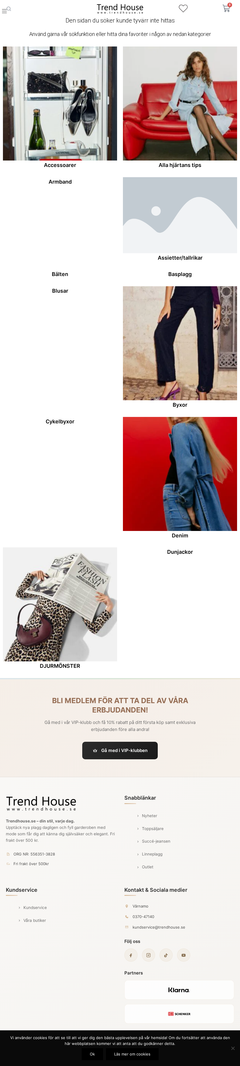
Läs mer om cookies (132, 1054)
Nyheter (149, 815)
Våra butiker (34, 920)
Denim (180, 535)
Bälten (60, 274)
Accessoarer (60, 165)
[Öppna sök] (9, 9)
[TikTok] (166, 955)
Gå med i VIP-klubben (124, 750)
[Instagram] (148, 955)
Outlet (147, 867)
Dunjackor (180, 552)
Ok (92, 1054)
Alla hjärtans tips (180, 165)
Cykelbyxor (60, 421)
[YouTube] (183, 955)
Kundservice (35, 907)
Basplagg (180, 274)
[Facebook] (131, 955)
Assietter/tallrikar (180, 258)
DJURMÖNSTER (60, 666)
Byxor (180, 405)
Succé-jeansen (156, 841)
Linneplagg (152, 854)
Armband (60, 182)
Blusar (60, 291)
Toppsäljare (153, 828)
